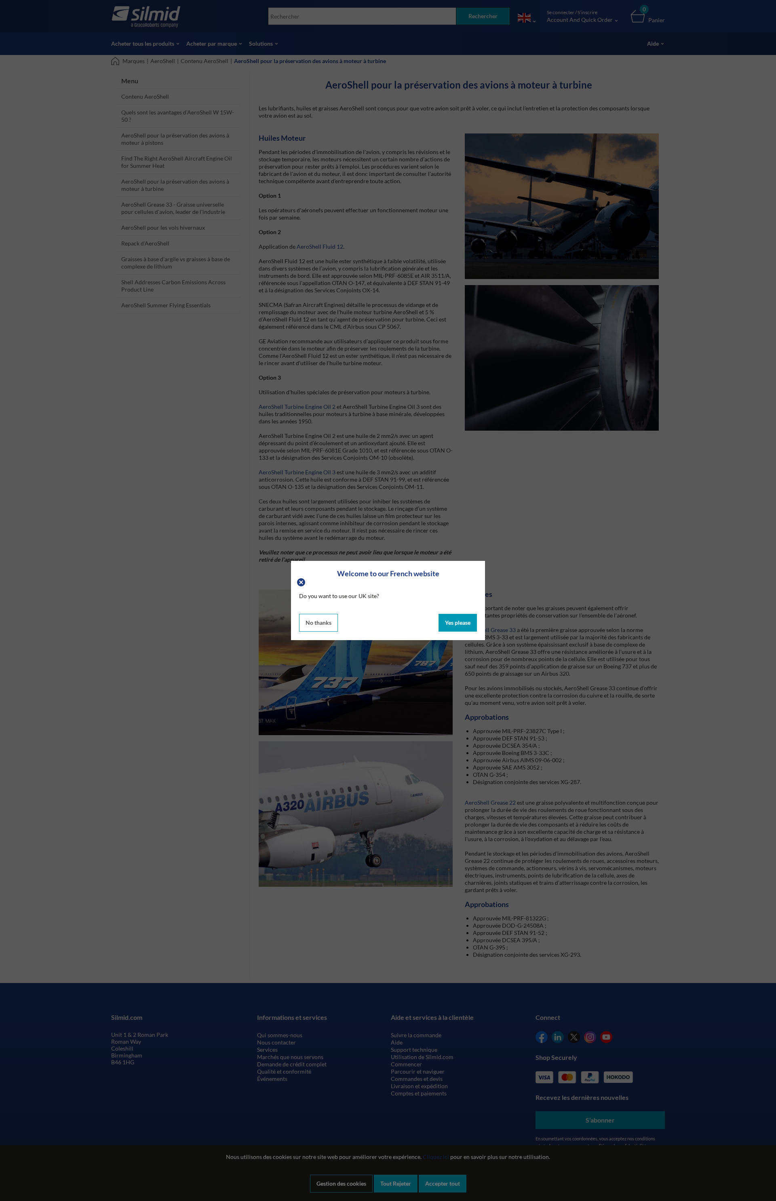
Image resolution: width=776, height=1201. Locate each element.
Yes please (457, 622)
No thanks (318, 622)
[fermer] (302, 581)
